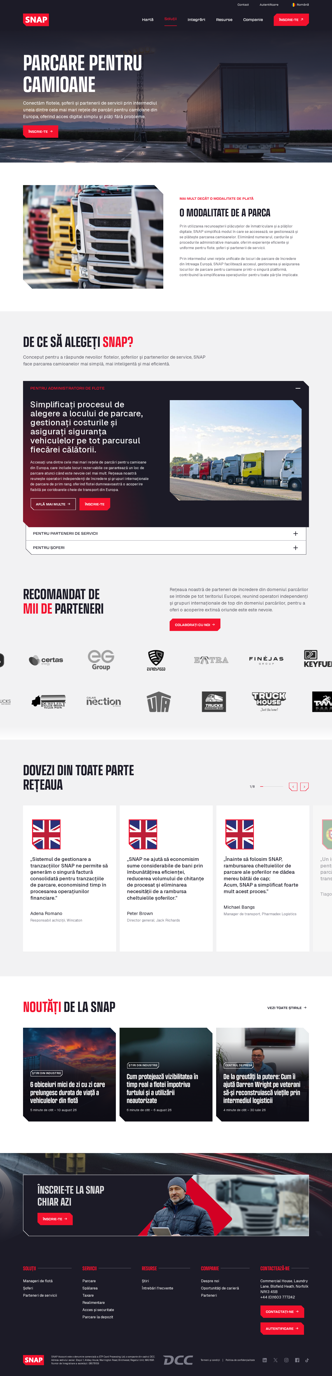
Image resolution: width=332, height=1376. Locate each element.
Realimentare (93, 1302)
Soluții (170, 18)
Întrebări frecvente (157, 1288)
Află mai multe (51, 504)
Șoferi (28, 1288)
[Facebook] (297, 1360)
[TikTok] (307, 1360)
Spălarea (90, 1288)
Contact (243, 4)
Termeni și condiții (210, 1360)
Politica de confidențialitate (240, 1360)
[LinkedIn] (264, 1360)
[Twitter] (275, 1360)
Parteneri (209, 1295)
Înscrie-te (289, 20)
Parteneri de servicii (40, 1295)
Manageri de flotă (38, 1281)
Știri (145, 1281)
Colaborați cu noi (192, 625)
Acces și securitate (98, 1309)
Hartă (148, 19)
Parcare (89, 1281)
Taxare (88, 1295)
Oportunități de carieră (220, 1288)
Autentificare (269, 4)
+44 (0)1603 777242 (277, 1297)
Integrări (196, 19)
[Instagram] (286, 1360)
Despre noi (210, 1281)
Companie (253, 19)
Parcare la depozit (97, 1317)
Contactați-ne (280, 1311)
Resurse (224, 19)
